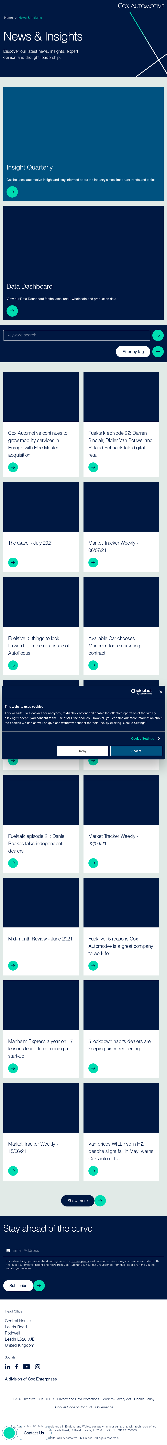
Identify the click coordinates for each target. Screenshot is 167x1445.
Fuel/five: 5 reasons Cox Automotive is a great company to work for (120, 946)
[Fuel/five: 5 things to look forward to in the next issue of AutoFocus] (41, 602)
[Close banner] (160, 691)
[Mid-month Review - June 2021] (41, 902)
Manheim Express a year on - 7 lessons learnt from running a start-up (40, 1049)
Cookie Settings (142, 738)
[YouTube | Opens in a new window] (26, 1367)
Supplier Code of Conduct (73, 1407)
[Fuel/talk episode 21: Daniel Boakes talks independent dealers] (41, 800)
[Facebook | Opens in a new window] (16, 1367)
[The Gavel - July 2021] (41, 507)
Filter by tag (133, 352)
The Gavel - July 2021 (30, 543)
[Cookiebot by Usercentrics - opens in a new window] (134, 692)
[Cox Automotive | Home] (141, 7)
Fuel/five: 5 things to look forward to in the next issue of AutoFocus (38, 646)
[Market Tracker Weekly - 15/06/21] (41, 1108)
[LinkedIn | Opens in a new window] (7, 1367)
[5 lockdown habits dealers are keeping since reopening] (121, 1005)
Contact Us (34, 1433)
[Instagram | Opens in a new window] (37, 1367)
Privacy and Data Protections (78, 1399)
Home (8, 18)
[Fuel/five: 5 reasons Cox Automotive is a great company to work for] (121, 902)
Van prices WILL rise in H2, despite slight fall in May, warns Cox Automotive (120, 1151)
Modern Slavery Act (116, 1399)
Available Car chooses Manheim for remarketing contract (114, 646)
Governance (104, 1407)
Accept (136, 751)
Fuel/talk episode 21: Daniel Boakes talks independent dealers (36, 844)
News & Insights (30, 18)
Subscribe (18, 1286)
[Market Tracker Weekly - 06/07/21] (121, 507)
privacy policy (80, 1261)
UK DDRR (46, 1399)
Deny (82, 751)
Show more (78, 1201)
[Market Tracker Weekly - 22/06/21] (121, 800)
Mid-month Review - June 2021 (40, 939)
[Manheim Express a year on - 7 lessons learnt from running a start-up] (41, 1005)
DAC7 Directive (24, 1399)
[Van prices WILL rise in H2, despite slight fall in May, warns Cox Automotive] (121, 1108)
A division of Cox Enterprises (31, 1379)
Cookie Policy (144, 1399)
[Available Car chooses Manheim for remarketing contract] (121, 602)
